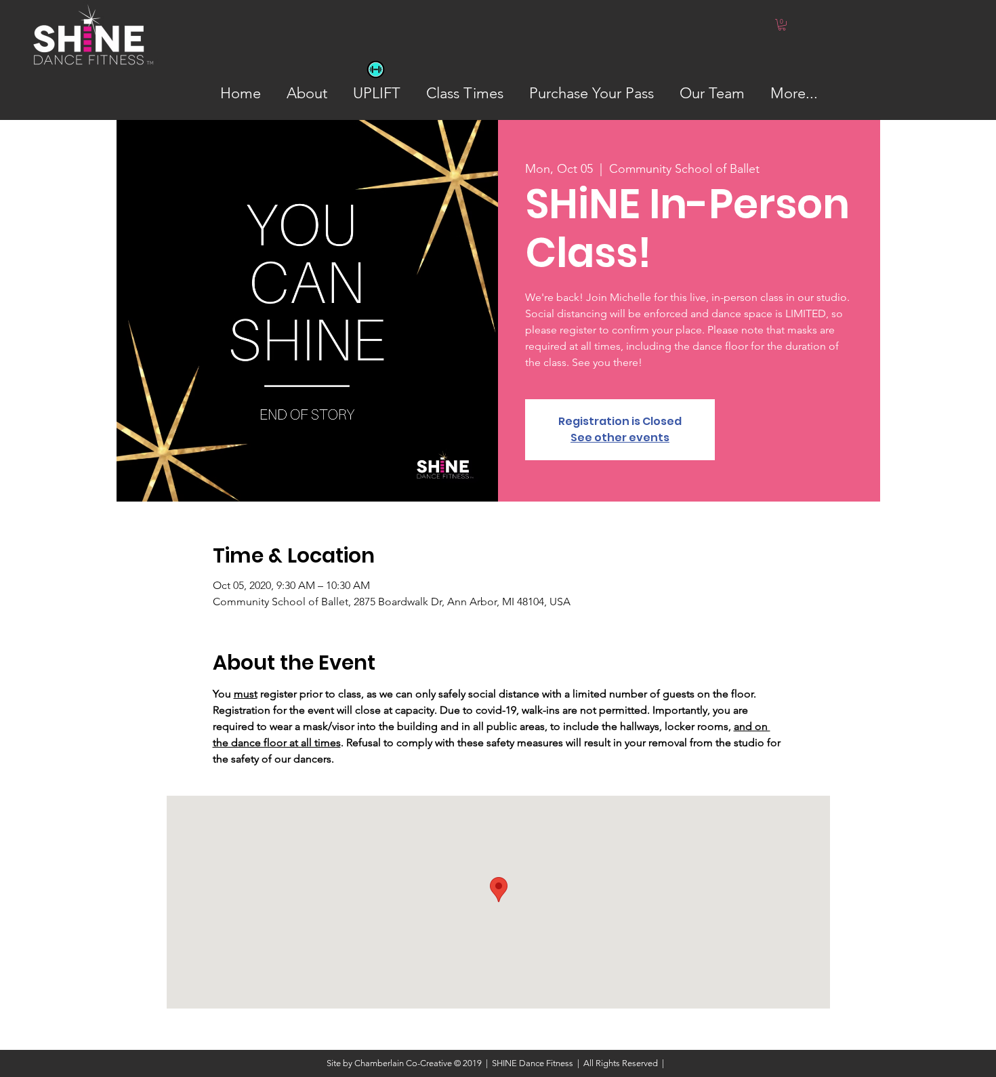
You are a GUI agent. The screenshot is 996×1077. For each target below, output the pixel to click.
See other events (619, 437)
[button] (782, 25)
